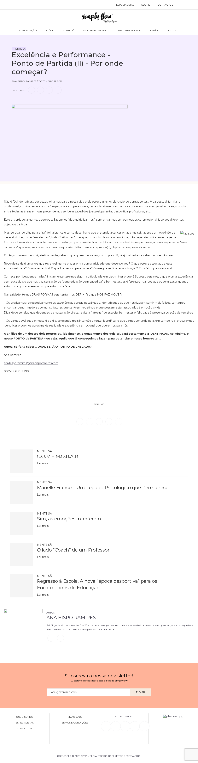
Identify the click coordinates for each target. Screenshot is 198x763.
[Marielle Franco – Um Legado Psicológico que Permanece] (21, 492)
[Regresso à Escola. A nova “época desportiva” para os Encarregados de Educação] (21, 585)
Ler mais (43, 463)
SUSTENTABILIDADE (129, 30)
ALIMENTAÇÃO (28, 30)
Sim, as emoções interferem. (69, 519)
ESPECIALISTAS (125, 4)
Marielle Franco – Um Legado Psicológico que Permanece (102, 487)
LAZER (172, 30)
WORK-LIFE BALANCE (96, 30)
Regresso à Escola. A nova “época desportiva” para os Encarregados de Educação (97, 584)
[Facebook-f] (116, 726)
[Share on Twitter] (40, 90)
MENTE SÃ (68, 30)
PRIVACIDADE (74, 717)
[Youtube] (118, 421)
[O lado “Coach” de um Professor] (21, 554)
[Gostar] (22, 101)
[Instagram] (99, 421)
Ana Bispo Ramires (71, 617)
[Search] (181, 5)
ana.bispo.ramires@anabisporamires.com (31, 363)
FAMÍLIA (155, 30)
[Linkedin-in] (106, 726)
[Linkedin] (109, 421)
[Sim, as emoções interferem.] (21, 523)
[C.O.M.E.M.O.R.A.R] (21, 461)
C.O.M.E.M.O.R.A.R (57, 456)
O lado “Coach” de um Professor (73, 550)
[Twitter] (90, 421)
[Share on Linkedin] (49, 90)
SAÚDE (49, 30)
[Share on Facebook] (31, 90)
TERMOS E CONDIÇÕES (74, 723)
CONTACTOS (165, 4)
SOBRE (145, 4)
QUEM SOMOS (24, 717)
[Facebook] (80, 421)
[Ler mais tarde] (15, 101)
